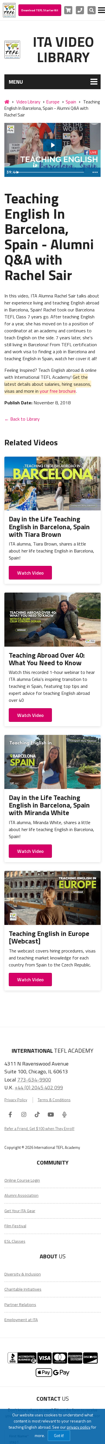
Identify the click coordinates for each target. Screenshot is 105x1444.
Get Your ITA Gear (19, 1211)
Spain (71, 101)
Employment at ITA (21, 1319)
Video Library (28, 101)
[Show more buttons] (95, 172)
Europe (53, 101)
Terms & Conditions (54, 1100)
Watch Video (30, 572)
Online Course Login (22, 1180)
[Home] (6, 102)
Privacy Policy (15, 1100)
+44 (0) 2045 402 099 (39, 1087)
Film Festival (15, 1226)
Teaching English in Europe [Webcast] (49, 937)
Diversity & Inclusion (22, 1274)
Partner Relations (20, 1304)
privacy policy (78, 1427)
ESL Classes (14, 1241)
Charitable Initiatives (22, 1289)
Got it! (59, 1435)
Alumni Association (21, 1195)
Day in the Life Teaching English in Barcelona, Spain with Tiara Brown (49, 526)
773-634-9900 (34, 1079)
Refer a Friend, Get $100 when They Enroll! (39, 1128)
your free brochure (58, 391)
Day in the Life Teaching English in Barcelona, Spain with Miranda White (49, 805)
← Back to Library (22, 418)
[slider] (52, 172)
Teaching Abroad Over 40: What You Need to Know (47, 659)
